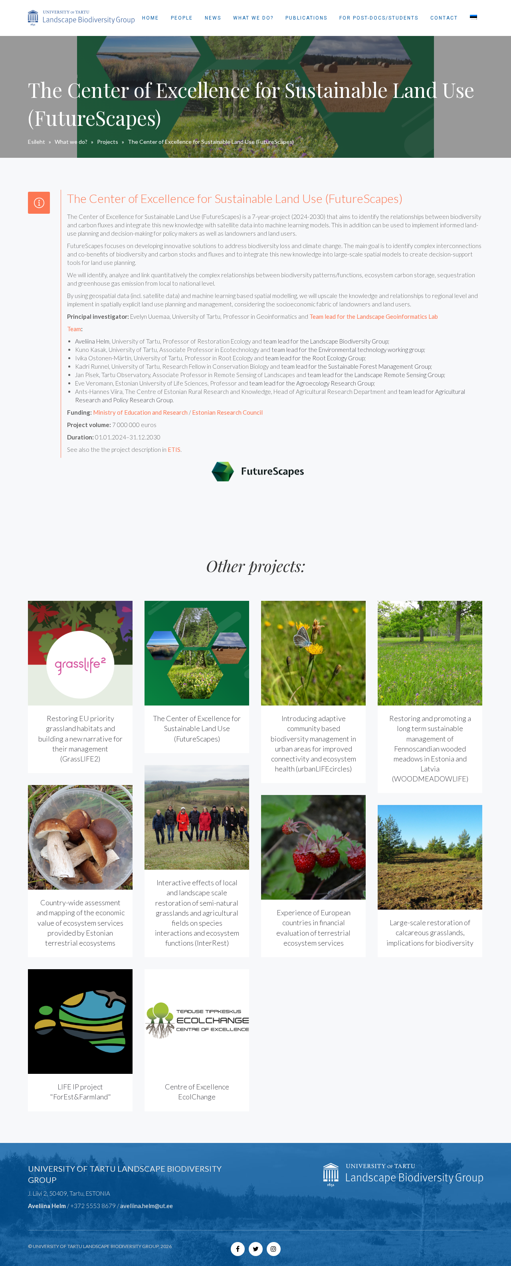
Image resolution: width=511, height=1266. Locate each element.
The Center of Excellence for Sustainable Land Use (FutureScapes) (197, 728)
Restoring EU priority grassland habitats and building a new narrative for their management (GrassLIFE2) (80, 738)
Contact (444, 18)
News (213, 18)
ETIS (174, 449)
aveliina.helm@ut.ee (146, 1205)
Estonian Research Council (227, 412)
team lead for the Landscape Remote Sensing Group (375, 374)
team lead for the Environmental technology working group (347, 349)
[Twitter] (256, 1248)
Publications (306, 18)
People (182, 18)
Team (74, 328)
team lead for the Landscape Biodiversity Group (325, 341)
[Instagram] (274, 1248)
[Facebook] (238, 1248)
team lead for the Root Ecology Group (314, 358)
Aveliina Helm (92, 341)
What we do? (253, 18)
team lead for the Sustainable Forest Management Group (356, 366)
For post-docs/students (378, 18)
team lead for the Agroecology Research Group (311, 383)
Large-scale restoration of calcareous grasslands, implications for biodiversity (429, 932)
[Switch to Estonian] (473, 18)
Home (150, 18)
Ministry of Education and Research (140, 412)
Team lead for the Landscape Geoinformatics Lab (373, 316)
